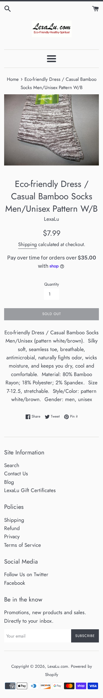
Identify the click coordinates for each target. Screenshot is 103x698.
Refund (12, 528)
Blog (9, 482)
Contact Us (16, 473)
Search (11, 465)
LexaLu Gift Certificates (30, 490)
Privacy (12, 536)
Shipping (27, 244)
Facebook (14, 583)
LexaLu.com (58, 666)
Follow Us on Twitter (26, 574)
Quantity (51, 284)
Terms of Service (22, 545)
